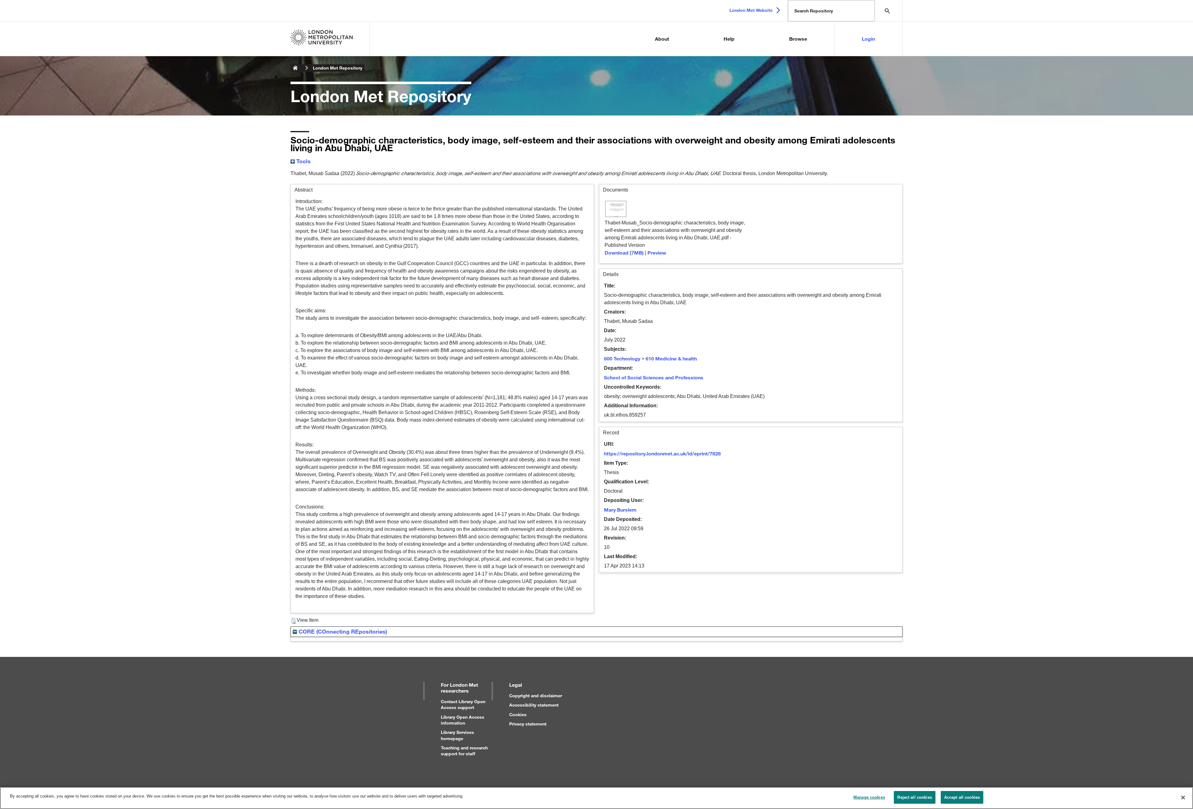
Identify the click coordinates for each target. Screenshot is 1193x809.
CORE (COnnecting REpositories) (342, 631)
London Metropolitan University (295, 68)
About (662, 39)
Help (729, 39)
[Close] (1183, 797)
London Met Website (751, 10)
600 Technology (622, 358)
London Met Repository (337, 67)
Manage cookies (869, 797)
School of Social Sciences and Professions (653, 377)
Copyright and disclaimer (535, 695)
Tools (303, 161)
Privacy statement (527, 723)
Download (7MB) (624, 252)
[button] (293, 621)
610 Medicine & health (671, 358)
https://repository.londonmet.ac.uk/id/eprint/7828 (662, 453)
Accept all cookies (962, 797)
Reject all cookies (914, 797)
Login (868, 39)
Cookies (518, 714)
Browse (798, 39)
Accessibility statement (534, 704)
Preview (656, 252)
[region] (596, 798)
